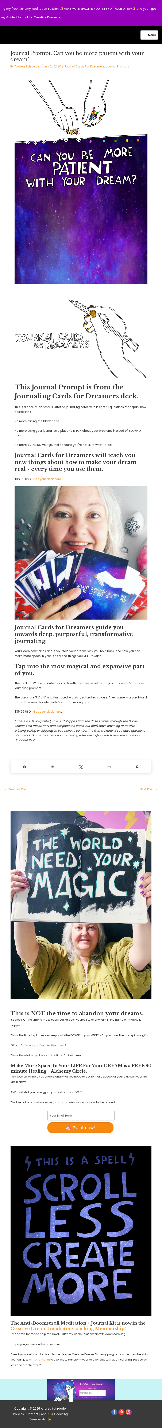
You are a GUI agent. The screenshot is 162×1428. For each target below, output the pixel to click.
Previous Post (16, 789)
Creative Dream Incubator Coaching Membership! (68, 1328)
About (45, 1414)
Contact (32, 1414)
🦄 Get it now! (80, 1128)
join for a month (39, 1359)
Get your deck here (47, 479)
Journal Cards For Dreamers (84, 67)
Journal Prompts (117, 67)
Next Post (148, 789)
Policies (18, 1414)
